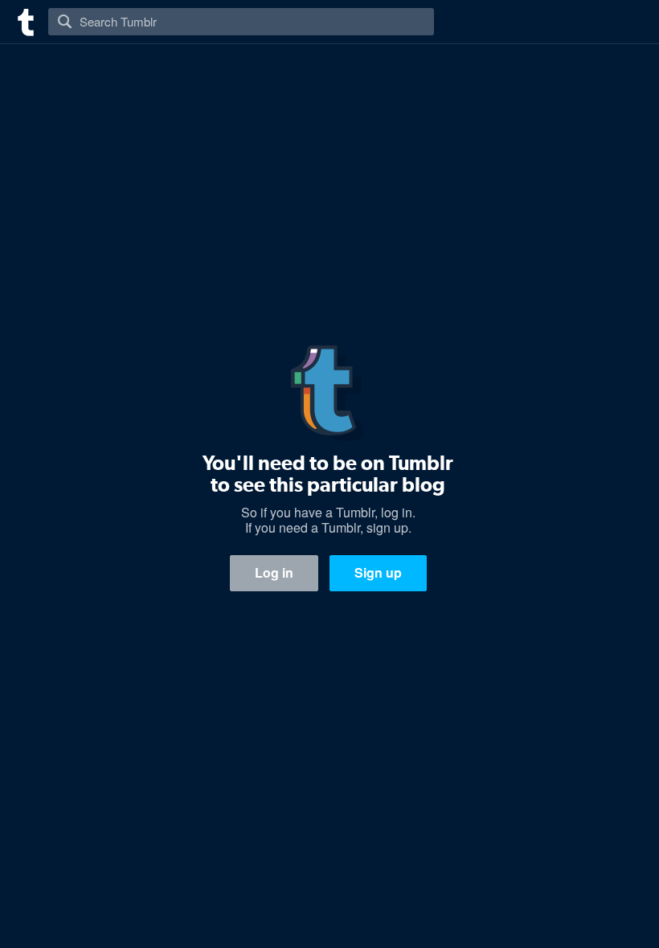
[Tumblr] (24, 20)
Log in (274, 572)
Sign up (378, 572)
